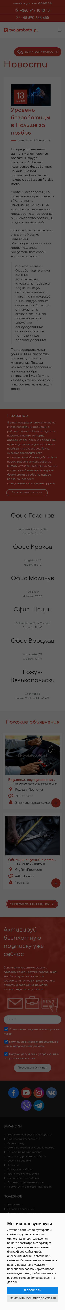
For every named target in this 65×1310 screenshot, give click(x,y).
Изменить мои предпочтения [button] (33, 1298)
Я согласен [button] (32, 1290)
